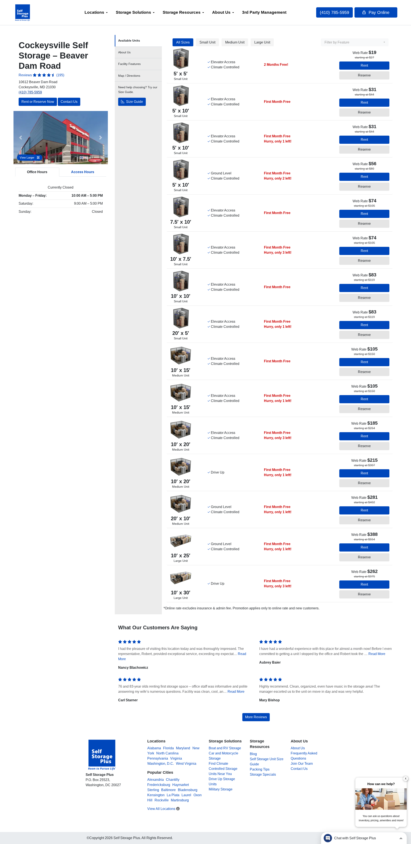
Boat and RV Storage (225, 748)
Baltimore (168, 790)
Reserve (364, 75)
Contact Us (69, 101)
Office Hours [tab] (37, 172)
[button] (20, 137)
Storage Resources (182, 12)
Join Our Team (302, 763)
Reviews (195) (41, 75)
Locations (94, 12)
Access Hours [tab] (82, 172)
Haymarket (180, 785)
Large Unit (262, 42)
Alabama (154, 748)
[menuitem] (96, 12)
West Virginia (186, 763)
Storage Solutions (133, 12)
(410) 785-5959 (334, 12)
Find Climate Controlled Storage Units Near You (223, 769)
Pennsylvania (157, 758)
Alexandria (155, 779)
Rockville (162, 800)
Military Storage (220, 789)
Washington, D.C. (160, 763)
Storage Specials (263, 774)
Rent (364, 65)
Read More (376, 654)
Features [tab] (129, 64)
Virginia (176, 758)
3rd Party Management (264, 12)
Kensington (156, 795)
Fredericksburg (158, 785)
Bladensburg (187, 790)
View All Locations (161, 809)
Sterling (153, 790)
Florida (168, 748)
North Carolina (167, 753)
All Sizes (183, 42)
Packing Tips (260, 769)
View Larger (27, 157)
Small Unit (207, 42)
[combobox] (355, 42)
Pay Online (378, 12)
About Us (221, 12)
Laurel (186, 795)
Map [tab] (129, 75)
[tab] (138, 41)
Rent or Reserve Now (37, 101)
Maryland (183, 748)
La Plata (173, 795)
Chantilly (172, 779)
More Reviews (256, 717)
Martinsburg (180, 800)
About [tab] (124, 52)
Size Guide (134, 102)
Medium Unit (234, 42)
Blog (253, 754)
